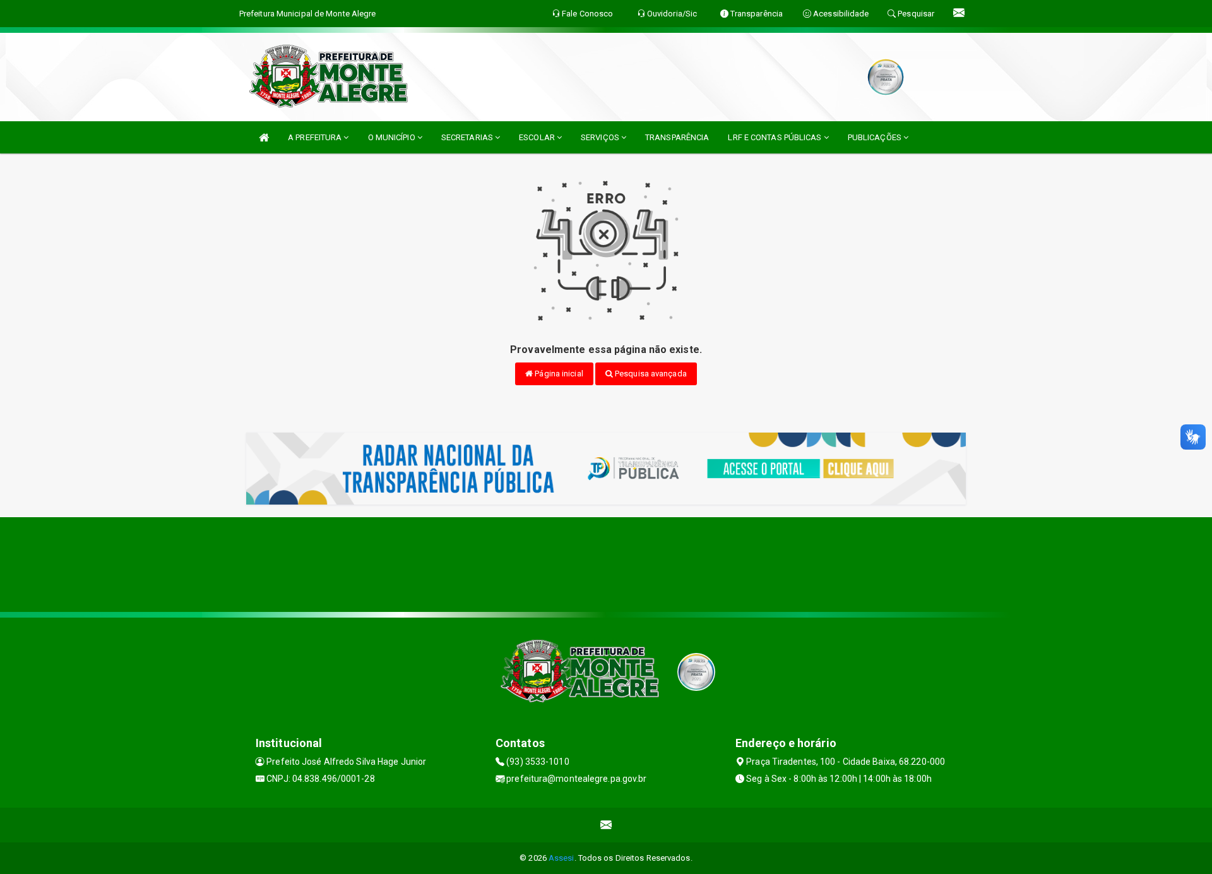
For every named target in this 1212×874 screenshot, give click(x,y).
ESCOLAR (538, 137)
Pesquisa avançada (650, 373)
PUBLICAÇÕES (875, 137)
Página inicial (558, 373)
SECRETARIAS (468, 137)
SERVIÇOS (601, 137)
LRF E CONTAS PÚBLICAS (775, 137)
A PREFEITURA (315, 137)
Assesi (561, 858)
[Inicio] (263, 137)
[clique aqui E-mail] (606, 825)
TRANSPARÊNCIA (677, 137)
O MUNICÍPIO (392, 137)
